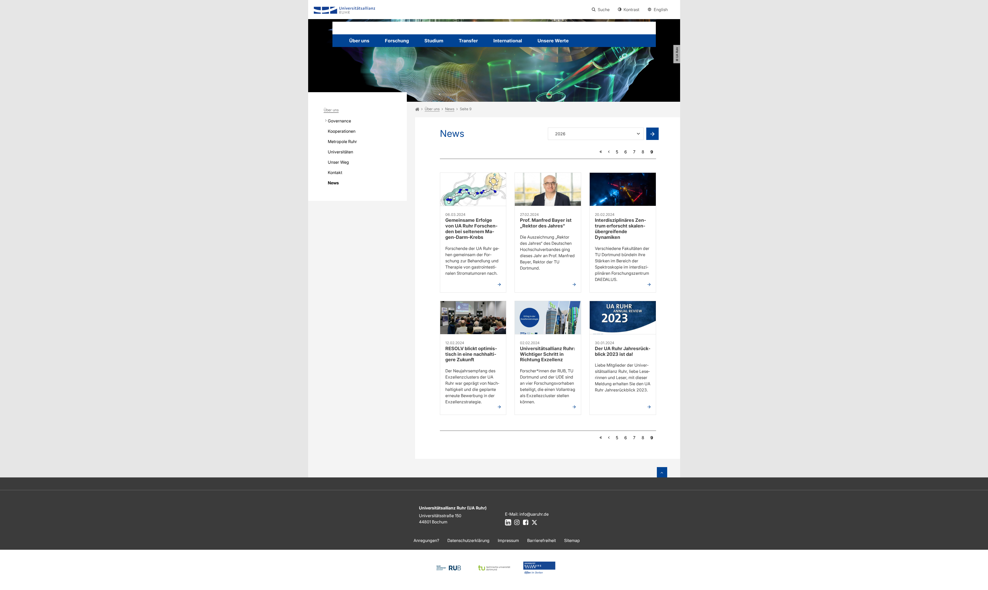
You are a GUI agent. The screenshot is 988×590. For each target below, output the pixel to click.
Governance (339, 120)
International (507, 40)
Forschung (397, 40)
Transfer (468, 40)
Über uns (359, 40)
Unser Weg (338, 162)
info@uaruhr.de (534, 514)
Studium (433, 40)
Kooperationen (341, 131)
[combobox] (597, 134)
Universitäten (340, 151)
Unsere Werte (553, 40)
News (333, 182)
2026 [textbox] (560, 133)
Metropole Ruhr (342, 141)
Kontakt (335, 172)
